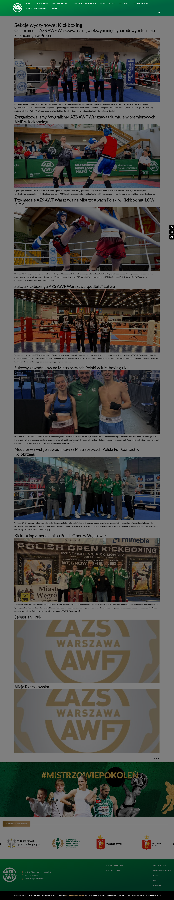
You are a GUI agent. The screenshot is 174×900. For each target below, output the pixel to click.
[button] (158, 12)
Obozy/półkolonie (141, 4)
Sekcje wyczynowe (60, 4)
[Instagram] (171, 232)
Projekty (123, 4)
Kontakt (53, 8)
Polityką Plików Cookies (74, 895)
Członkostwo (42, 4)
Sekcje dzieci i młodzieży (84, 4)
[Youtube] (171, 237)
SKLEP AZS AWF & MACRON (36, 8)
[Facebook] (171, 227)
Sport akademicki (107, 4)
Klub (28, 4)
